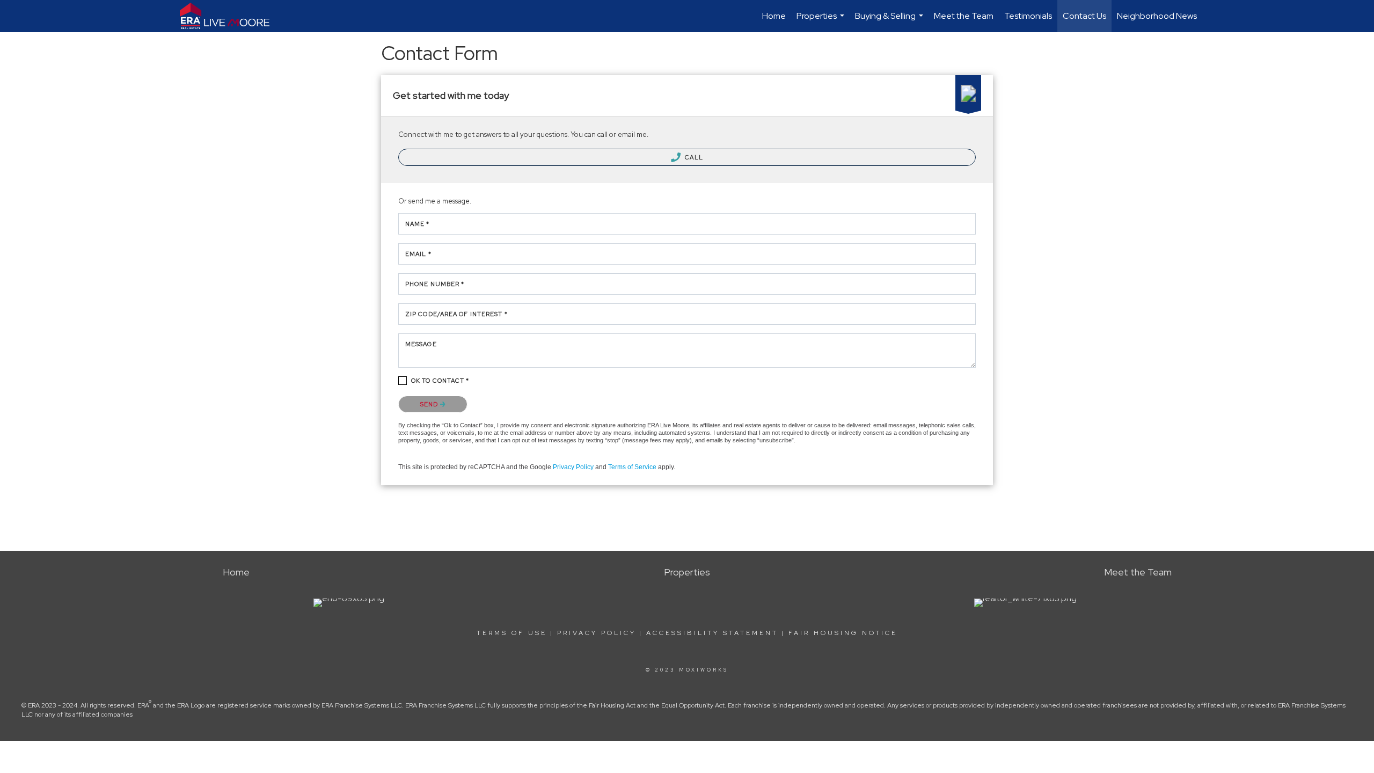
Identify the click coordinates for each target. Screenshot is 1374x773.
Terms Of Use (512, 633)
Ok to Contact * (440, 380)
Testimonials (1028, 15)
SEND (430, 404)
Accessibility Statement (712, 633)
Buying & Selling (890, 21)
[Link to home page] (230, 16)
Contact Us (1084, 15)
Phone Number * (434, 284)
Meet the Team (963, 15)
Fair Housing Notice (842, 633)
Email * (418, 254)
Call (693, 157)
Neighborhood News (1157, 15)
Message (421, 344)
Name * (417, 224)
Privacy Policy (573, 467)
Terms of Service (632, 467)
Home (774, 15)
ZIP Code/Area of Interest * (456, 314)
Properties (821, 21)
